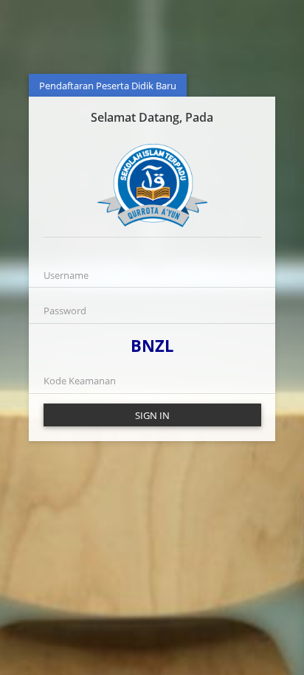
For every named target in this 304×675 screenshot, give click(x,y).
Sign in (152, 415)
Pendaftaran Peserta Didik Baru (107, 85)
